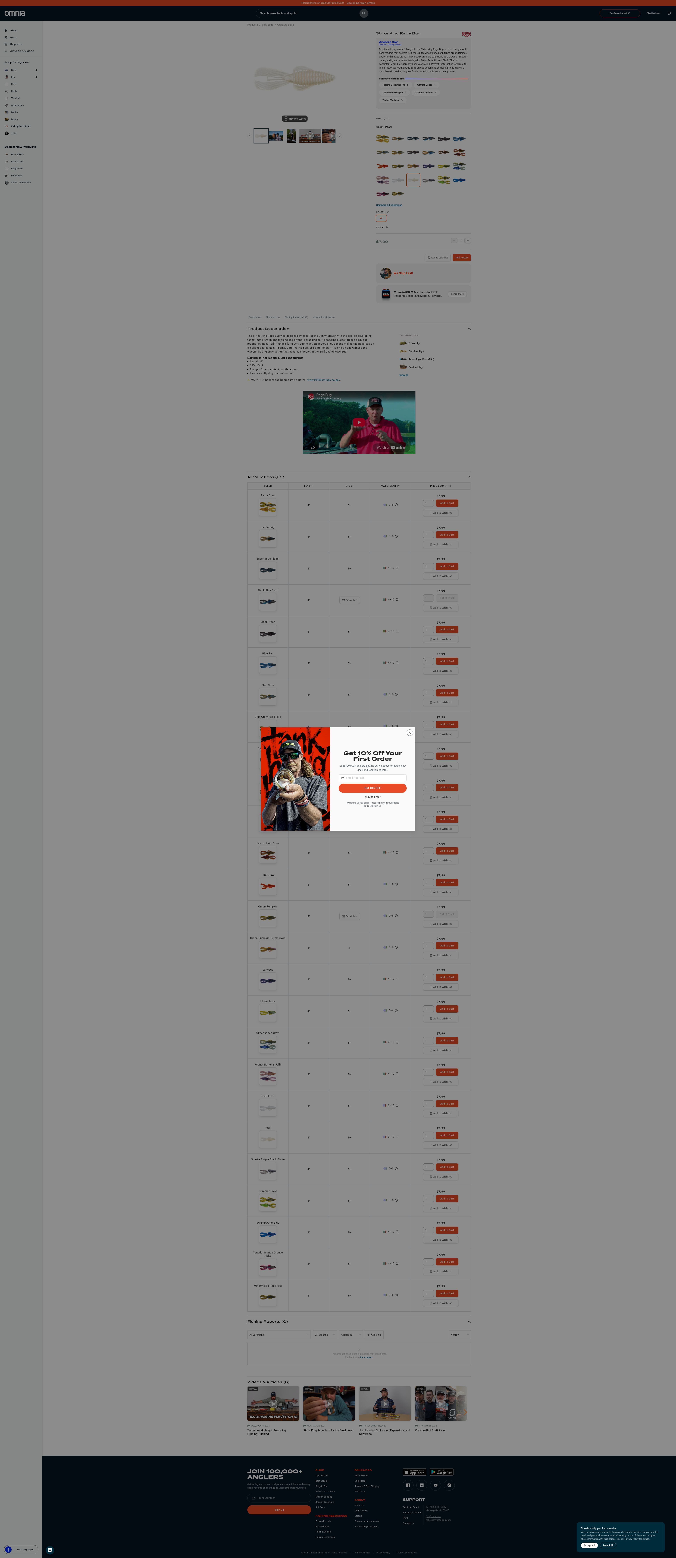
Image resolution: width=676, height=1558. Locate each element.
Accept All (589, 1545)
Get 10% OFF (373, 788)
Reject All (608, 1545)
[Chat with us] (50, 1550)
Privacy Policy (632, 1539)
